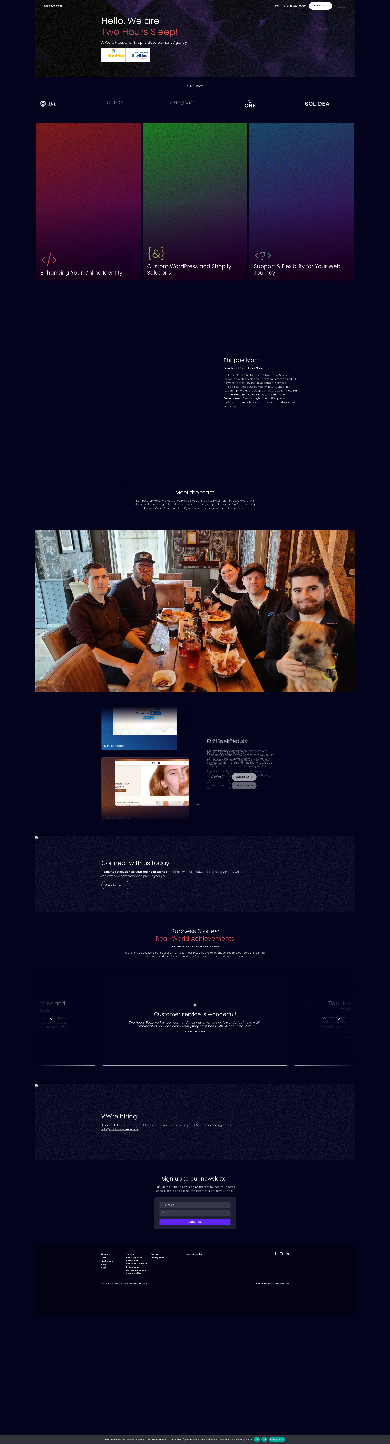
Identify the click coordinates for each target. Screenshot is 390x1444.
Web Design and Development (134, 1259)
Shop (103, 1267)
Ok (257, 1439)
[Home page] (53, 6)
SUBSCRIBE (195, 1222)
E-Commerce (132, 1267)
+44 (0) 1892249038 (293, 5)
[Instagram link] (281, 1253)
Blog (103, 1264)
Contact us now (114, 885)
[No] (386, 1439)
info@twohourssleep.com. (119, 1129)
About (104, 1257)
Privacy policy (277, 1439)
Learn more (217, 785)
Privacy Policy (157, 1257)
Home (104, 1254)
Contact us (319, 5)
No (264, 1439)
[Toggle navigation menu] (342, 6)
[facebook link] (275, 1253)
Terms (154, 1254)
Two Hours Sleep (282, 1284)
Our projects (107, 1261)
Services (131, 1254)
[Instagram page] (195, 1303)
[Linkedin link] (287, 1253)
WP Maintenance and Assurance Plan (136, 1271)
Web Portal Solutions (136, 1263)
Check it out (242, 785)
